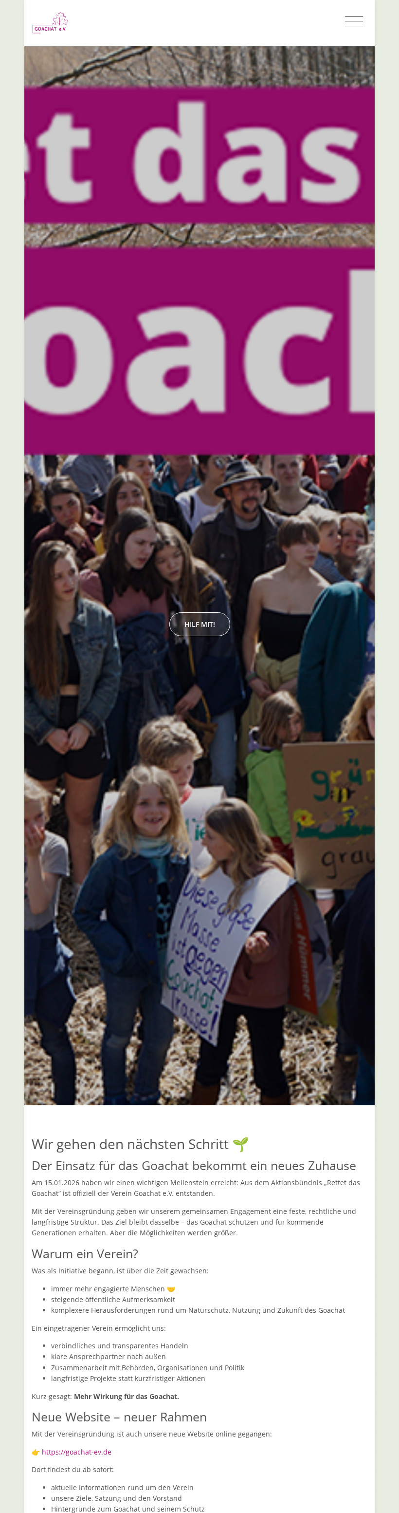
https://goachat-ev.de (76, 1451)
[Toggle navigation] (354, 21)
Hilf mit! (199, 624)
